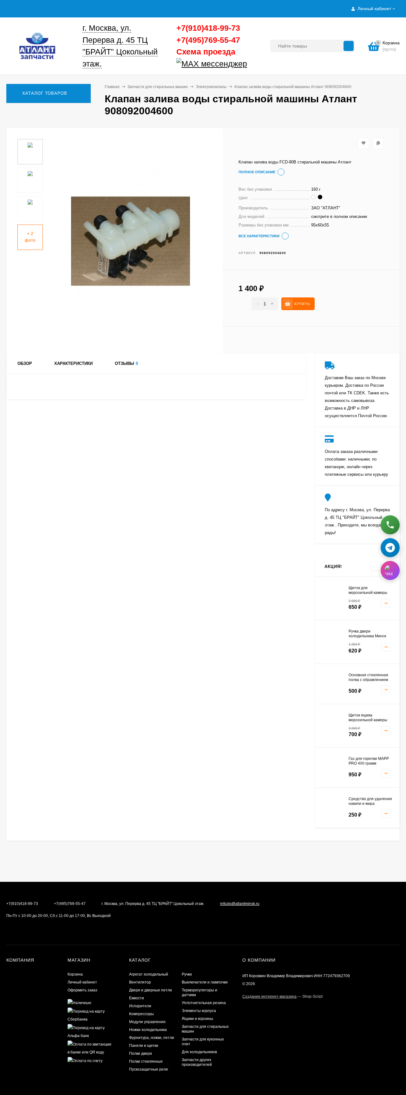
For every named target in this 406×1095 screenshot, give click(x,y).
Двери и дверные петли (150, 990)
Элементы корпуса (199, 1011)
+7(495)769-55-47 (208, 39)
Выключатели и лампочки (205, 982)
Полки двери (140, 1053)
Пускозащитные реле (148, 1069)
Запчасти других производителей (197, 1062)
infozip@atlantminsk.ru (239, 903)
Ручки (187, 974)
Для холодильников (199, 1052)
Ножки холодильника (148, 1030)
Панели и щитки (143, 1045)
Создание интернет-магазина (269, 996)
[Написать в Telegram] (390, 547)
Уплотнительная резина (204, 1003)
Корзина (75, 974)
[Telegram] (249, 64)
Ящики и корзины (197, 1018)
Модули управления (147, 1022)
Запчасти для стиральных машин (158, 87)
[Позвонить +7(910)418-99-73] (390, 524)
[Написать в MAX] (390, 569)
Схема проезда (205, 51)
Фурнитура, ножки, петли (151, 1037)
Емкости (136, 998)
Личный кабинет (82, 982)
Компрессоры (141, 1014)
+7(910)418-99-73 (208, 27)
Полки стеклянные (146, 1061)
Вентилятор (140, 982)
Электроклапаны (211, 87)
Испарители (140, 1006)
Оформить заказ (82, 990)
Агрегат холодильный (148, 974)
